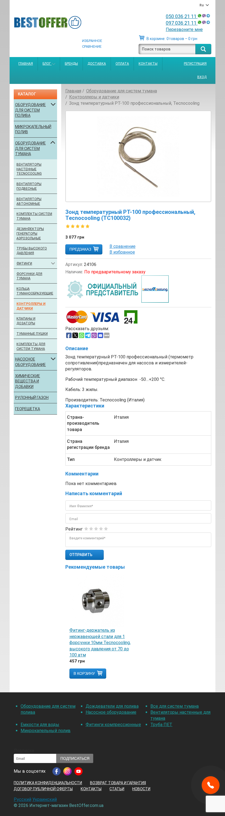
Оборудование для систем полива (30, 110)
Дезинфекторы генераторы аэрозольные (30, 233)
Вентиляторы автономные (28, 201)
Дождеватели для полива (112, 706)
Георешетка (27, 409)
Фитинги (24, 263)
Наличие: (74, 271)
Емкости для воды (40, 724)
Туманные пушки (32, 334)
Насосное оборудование (30, 362)
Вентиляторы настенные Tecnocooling (29, 169)
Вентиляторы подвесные (28, 186)
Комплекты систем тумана (34, 216)
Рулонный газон (32, 397)
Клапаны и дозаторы (25, 321)
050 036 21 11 (182, 16)
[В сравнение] (122, 246)
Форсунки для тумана (29, 276)
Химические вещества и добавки (27, 381)
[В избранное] (122, 252)
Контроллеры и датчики (31, 306)
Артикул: (74, 264)
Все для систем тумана (174, 706)
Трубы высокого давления (31, 250)
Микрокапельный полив (33, 129)
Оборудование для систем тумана (30, 148)
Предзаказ (80, 249)
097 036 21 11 (182, 23)
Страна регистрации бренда (88, 444)
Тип (71, 459)
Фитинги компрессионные (113, 724)
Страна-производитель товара (83, 423)
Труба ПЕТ (161, 724)
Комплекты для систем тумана (30, 346)
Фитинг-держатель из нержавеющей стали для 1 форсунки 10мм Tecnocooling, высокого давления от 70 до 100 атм (100, 643)
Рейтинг (74, 529)
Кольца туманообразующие (34, 291)
